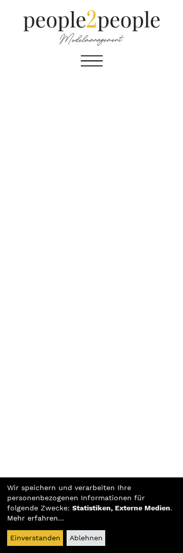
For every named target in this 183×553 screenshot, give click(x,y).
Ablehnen (86, 538)
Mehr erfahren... (35, 518)
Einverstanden (35, 538)
